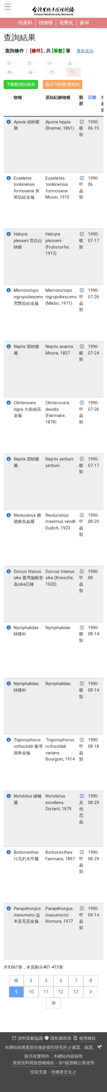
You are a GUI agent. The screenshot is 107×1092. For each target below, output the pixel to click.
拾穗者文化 (61, 1072)
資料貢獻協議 (30, 1038)
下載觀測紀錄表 (20, 84)
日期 (92, 97)
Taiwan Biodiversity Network (53, 9)
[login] (99, 1047)
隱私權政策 (61, 1038)
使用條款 (87, 1038)
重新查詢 (85, 51)
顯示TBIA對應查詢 (62, 84)
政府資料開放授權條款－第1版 (41, 1062)
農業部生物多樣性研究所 (44, 1047)
